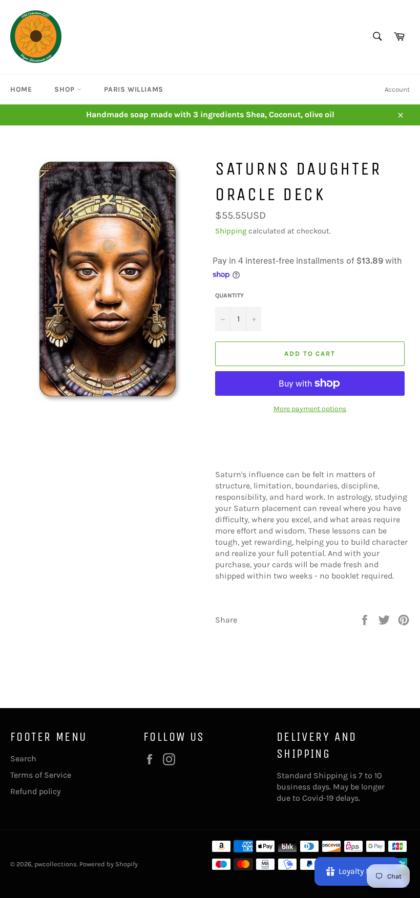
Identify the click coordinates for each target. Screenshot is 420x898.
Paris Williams (133, 89)
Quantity (229, 295)
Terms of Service (40, 775)
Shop (65, 89)
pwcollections (55, 864)
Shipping (230, 231)
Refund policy (35, 791)
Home (21, 89)
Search (23, 758)
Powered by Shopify (108, 864)
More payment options (310, 408)
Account (397, 89)
